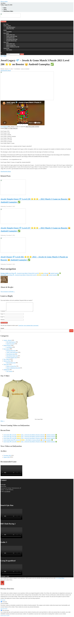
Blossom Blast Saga (10, 34)
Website (2, 319)
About (5, 9)
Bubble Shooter (7, 345)
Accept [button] (57, 578)
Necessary (4, 601)
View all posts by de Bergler (8, 291)
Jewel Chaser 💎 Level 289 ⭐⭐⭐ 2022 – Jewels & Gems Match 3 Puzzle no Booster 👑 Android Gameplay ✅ (30, 438)
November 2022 (7, 455)
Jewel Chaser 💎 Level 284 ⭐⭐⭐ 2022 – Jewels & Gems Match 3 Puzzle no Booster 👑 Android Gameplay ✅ (30, 441)
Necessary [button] (3, 600)
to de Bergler (7, 491)
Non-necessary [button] (4, 608)
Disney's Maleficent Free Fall (13, 367)
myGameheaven (4, 126)
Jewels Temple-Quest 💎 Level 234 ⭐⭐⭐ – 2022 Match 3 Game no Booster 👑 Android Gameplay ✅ (28, 440)
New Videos (5, 24)
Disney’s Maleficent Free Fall (12, 46)
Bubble (5, 30)
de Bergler (17, 68)
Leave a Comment (25, 68)
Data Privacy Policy (8, 11)
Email (2, 316)
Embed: (2, 128)
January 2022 (6, 457)
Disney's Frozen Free (11, 366)
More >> (3, 421)
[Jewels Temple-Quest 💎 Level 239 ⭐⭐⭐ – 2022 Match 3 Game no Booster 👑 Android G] (13, 194)
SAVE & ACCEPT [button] (5, 615)
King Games (6, 33)
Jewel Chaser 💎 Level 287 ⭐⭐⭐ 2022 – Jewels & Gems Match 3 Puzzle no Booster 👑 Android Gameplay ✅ (30, 434)
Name (2, 314)
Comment (3, 311)
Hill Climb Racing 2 (10, 27)
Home (4, 7)
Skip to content (4, 1)
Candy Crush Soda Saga (11, 36)
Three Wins (6, 42)
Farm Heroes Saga (10, 37)
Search (2, 328)
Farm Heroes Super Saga (11, 39)
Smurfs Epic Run (10, 28)
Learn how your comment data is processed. (28, 325)
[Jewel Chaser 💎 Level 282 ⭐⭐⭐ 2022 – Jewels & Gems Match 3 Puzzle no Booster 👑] (13, 252)
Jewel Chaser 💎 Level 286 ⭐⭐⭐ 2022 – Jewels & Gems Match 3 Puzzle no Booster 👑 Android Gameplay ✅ (30, 436)
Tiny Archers (9, 49)
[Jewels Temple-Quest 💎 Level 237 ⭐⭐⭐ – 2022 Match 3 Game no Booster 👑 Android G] (13, 223)
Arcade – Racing (7, 25)
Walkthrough (6, 48)
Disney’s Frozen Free (10, 45)
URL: (24, 126)
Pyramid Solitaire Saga (11, 40)
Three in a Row (7, 361)
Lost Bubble (9, 31)
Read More (61, 578)
